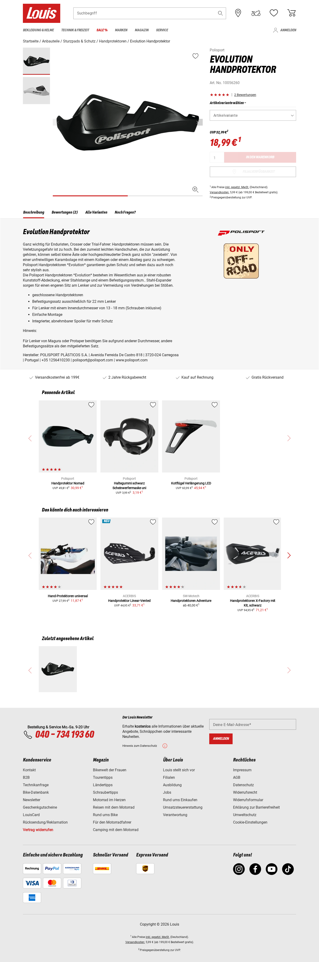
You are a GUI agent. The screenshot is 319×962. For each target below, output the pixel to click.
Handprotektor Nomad (67, 483)
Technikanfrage (36, 785)
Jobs (167, 792)
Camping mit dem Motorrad (115, 830)
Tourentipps (103, 777)
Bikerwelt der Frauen (109, 770)
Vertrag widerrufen (38, 830)
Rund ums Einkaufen (180, 800)
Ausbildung (172, 785)
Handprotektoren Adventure (191, 601)
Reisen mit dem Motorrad (114, 807)
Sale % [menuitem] (101, 30)
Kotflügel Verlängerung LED (191, 483)
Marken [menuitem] (121, 30)
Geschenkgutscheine (40, 807)
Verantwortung (175, 815)
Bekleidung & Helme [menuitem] (38, 30)
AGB (236, 777)
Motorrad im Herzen (109, 800)
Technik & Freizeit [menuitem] (75, 30)
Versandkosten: (219, 192)
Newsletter (31, 800)
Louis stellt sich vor (179, 770)
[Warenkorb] (291, 13)
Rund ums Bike (105, 815)
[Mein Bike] (256, 13)
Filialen (169, 777)
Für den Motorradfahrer (112, 822)
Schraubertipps (105, 792)
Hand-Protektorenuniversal (68, 596)
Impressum (242, 770)
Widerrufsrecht (245, 792)
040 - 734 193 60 (64, 735)
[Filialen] (238, 13)
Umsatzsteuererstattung (182, 807)
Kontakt (29, 770)
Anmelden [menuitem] (288, 30)
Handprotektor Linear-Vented (129, 601)
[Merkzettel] (273, 13)
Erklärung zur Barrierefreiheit (256, 807)
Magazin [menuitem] (142, 30)
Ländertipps (103, 785)
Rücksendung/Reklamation (45, 822)
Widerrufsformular (248, 800)
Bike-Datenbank (36, 792)
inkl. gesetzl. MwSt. (237, 187)
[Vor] (199, 122)
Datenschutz (243, 785)
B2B (26, 777)
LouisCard (31, 815)
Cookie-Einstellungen (250, 822)
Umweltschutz (244, 815)
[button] (220, 13)
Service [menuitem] (162, 30)
